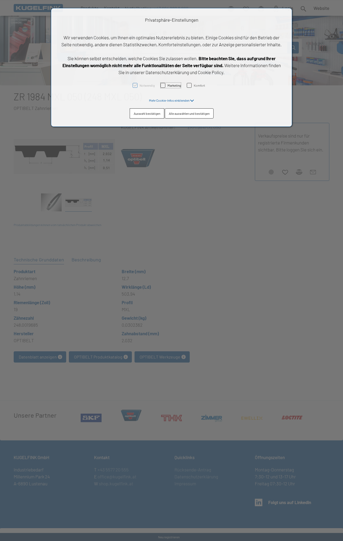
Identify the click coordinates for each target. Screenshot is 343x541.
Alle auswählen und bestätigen (189, 113)
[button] (171, 100)
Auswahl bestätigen (147, 113)
